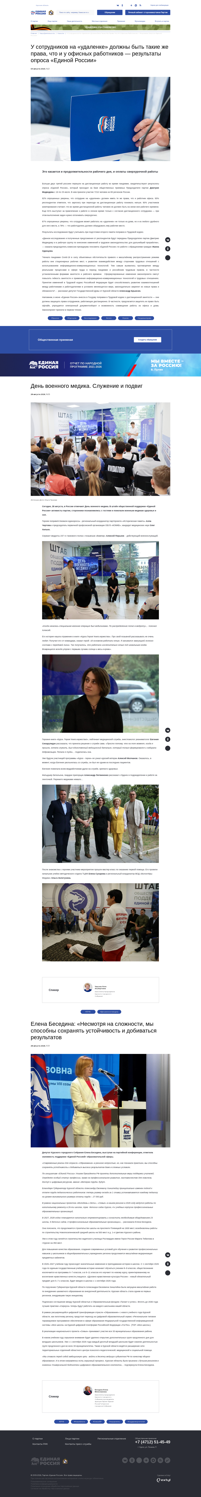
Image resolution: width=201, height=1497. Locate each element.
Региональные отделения (112, 1438)
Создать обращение (147, 340)
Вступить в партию (162, 21)
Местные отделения (99, 21)
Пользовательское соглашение (44, 1482)
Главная (34, 33)
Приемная (121, 21)
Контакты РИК (40, 1444)
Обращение (110, 12)
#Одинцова (72, 318)
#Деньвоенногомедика (109, 1012)
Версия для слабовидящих (159, 5)
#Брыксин (55, 318)
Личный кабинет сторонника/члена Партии (148, 12)
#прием (125, 318)
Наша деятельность (74, 21)
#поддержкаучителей (136, 1422)
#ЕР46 (87, 1012)
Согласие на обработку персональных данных (50, 1489)
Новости (61, 33)
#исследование (90, 318)
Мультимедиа (140, 21)
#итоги (109, 318)
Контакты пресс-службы (78, 1444)
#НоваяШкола (79, 1422)
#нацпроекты (114, 1422)
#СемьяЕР (97, 1422)
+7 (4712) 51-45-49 (152, 1442)
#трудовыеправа (144, 318)
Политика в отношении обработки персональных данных (55, 1486)
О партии (34, 21)
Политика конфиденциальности (44, 1484)
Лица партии (52, 21)
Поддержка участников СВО (100, 27)
